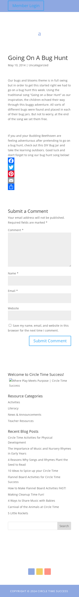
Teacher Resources (21, 421)
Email (13, 291)
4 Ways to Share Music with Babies (31, 500)
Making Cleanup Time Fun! (26, 494)
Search (64, 526)
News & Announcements (24, 414)
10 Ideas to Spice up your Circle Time (33, 471)
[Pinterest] (39, 174)
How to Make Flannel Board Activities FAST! (37, 488)
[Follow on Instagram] (39, 571)
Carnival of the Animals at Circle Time (33, 507)
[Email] (39, 180)
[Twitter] (39, 167)
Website (13, 308)
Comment (15, 230)
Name (13, 273)
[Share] (39, 187)
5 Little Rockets (18, 513)
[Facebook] (39, 161)
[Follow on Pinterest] (47, 571)
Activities (14, 402)
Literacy (13, 408)
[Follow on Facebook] (31, 571)
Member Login (26, 5)
